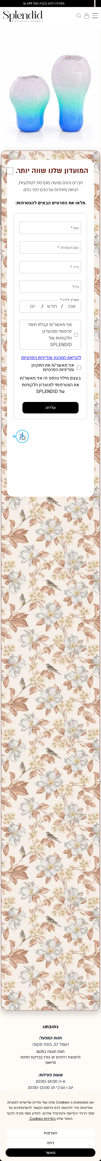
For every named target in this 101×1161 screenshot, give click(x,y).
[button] (10, 171)
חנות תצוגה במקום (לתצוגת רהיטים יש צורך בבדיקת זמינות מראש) (50, 1057)
